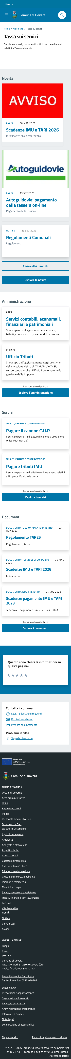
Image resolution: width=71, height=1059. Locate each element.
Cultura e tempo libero (14, 866)
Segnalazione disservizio (15, 998)
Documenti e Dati (11, 824)
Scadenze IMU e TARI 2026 (28, 569)
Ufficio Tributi (19, 356)
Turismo (6, 903)
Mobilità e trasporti (12, 887)
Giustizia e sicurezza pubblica (18, 877)
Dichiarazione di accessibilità (18, 1024)
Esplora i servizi (35, 497)
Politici (6, 814)
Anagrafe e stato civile (14, 845)
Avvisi (5, 929)
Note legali (8, 1019)
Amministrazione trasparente (18, 1009)
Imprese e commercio (14, 882)
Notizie (6, 918)
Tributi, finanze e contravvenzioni (26, 423)
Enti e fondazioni (11, 808)
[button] (9, 4)
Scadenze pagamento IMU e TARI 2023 (34, 600)
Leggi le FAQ (9, 988)
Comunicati (8, 924)
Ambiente (7, 840)
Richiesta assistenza (13, 1003)
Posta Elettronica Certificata (18, 976)
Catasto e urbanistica (14, 861)
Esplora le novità (35, 280)
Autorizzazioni (10, 855)
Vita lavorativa (10, 908)
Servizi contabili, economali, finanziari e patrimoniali (33, 321)
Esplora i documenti (36, 628)
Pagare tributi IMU (24, 466)
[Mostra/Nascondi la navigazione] (7, 15)
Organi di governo (12, 793)
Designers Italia (59, 1052)
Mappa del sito (10, 1037)
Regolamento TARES (23, 537)
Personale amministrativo (16, 819)
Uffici (5, 803)
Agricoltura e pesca (12, 834)
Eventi (5, 951)
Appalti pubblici (10, 850)
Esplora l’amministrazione (35, 392)
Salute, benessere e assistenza (19, 892)
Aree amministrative (13, 798)
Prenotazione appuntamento (18, 993)
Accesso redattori (59, 1056)
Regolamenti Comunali (28, 237)
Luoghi (6, 946)
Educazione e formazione (16, 871)
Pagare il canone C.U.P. (28, 430)
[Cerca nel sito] (62, 15)
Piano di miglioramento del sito (49, 1037)
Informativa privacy (13, 1014)
